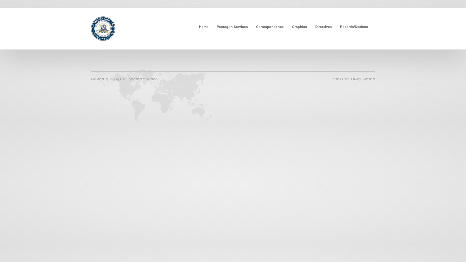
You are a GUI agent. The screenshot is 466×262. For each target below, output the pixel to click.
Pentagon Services (232, 27)
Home (203, 27)
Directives (323, 27)
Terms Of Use (340, 79)
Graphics (299, 27)
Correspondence (270, 27)
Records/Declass (354, 27)
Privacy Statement (363, 79)
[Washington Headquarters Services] (103, 28)
